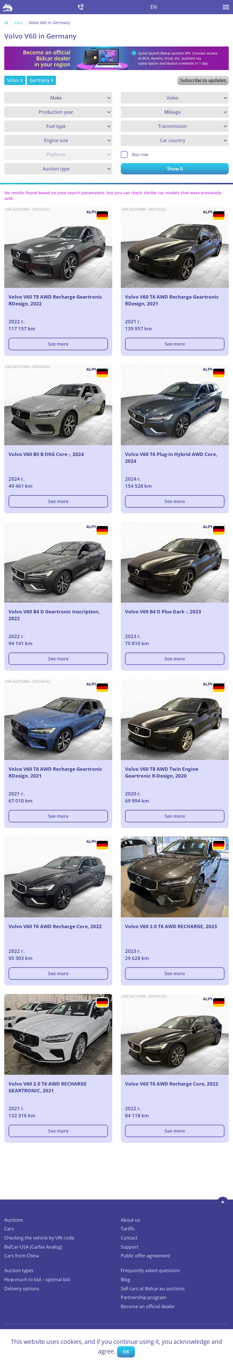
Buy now (140, 154)
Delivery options (21, 1288)
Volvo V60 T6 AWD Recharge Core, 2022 (55, 926)
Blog (125, 1279)
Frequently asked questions (150, 1270)
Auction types (19, 1270)
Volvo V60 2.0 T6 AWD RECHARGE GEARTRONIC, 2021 (48, 1087)
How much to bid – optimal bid (37, 1279)
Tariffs (127, 1229)
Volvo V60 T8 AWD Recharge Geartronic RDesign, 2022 (55, 300)
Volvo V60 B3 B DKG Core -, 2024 (46, 454)
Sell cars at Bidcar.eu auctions (153, 1288)
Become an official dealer (148, 1306)
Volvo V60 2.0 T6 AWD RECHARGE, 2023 (171, 926)
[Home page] (6, 22)
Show (175, 169)
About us (130, 1220)
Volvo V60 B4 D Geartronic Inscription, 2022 (54, 615)
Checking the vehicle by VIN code (39, 1238)
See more (58, 344)
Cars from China (21, 1256)
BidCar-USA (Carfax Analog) (33, 1247)
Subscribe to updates (203, 80)
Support (129, 1247)
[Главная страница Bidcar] (8, 7)
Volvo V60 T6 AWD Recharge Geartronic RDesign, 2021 (172, 300)
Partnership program (144, 1297)
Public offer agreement (145, 1256)
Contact (129, 1238)
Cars (18, 22)
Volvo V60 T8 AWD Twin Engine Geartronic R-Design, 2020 (161, 772)
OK (126, 1352)
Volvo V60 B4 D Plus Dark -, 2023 (163, 611)
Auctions (13, 1220)
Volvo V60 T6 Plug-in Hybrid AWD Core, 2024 (171, 457)
